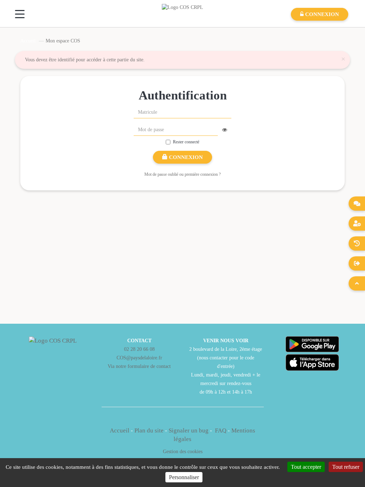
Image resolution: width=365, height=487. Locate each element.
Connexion (185, 157)
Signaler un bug (189, 430)
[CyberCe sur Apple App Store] (312, 362)
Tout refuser (345, 467)
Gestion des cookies (182, 451)
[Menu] (20, 14)
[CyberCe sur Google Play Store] (312, 344)
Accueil (28, 40)
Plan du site (149, 430)
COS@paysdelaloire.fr (139, 357)
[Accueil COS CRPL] (182, 7)
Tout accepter (306, 467)
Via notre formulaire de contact (139, 366)
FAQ (220, 430)
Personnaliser (184, 477)
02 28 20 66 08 (139, 349)
